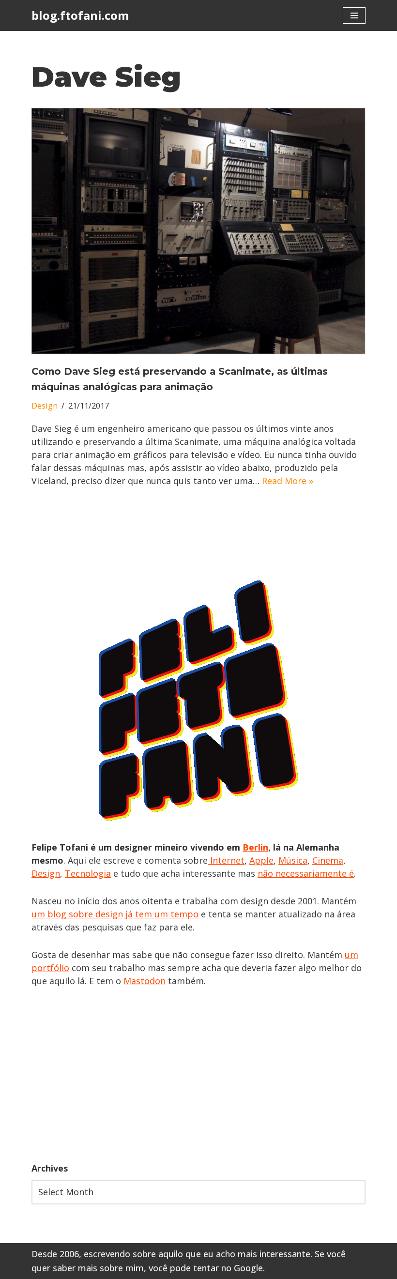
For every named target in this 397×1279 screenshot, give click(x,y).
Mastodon (144, 981)
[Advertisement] (198, 1074)
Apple (261, 860)
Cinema (327, 860)
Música (292, 860)
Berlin (255, 847)
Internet (226, 860)
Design (44, 405)
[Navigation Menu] (354, 15)
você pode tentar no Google (206, 1268)
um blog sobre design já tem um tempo (114, 914)
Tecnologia (88, 873)
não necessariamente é (306, 873)
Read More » (287, 481)
